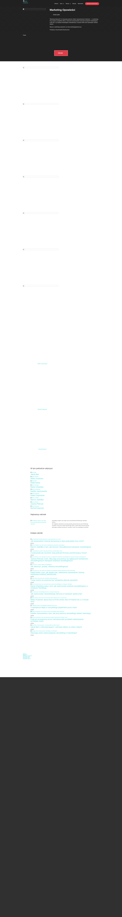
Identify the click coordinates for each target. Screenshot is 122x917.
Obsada (74, 3)
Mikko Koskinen (36, 478)
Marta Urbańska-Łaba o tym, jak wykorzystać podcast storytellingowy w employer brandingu (59, 587)
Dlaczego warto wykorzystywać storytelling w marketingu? (53, 633)
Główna (56, 3)
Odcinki (60, 53)
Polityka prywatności (27, 655)
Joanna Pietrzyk (36, 504)
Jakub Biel (34, 474)
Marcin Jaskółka (37, 500)
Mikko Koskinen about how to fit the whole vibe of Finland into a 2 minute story (59, 601)
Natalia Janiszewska (38, 491)
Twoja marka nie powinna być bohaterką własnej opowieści (54, 580)
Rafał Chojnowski (42, 363)
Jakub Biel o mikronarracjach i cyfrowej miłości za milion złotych (56, 627)
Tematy (67, 3)
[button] (26, 41)
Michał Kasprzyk (42, 409)
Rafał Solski (35, 483)
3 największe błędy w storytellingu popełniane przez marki (53, 607)
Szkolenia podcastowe (92, 3)
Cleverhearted (42, 449)
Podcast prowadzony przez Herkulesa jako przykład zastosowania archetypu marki (56, 620)
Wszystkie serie (26, 657)
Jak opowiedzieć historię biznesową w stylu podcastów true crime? (57, 541)
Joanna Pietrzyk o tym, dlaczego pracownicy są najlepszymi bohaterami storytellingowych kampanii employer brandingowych (59, 560)
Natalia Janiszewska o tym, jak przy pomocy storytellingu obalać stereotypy (60, 613)
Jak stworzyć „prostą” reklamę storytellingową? (49, 566)
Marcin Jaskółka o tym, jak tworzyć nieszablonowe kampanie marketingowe (60, 547)
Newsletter (80, 3)
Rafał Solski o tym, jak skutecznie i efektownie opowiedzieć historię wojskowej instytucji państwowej (57, 573)
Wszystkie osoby (26, 656)
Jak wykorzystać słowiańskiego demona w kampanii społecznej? (56, 594)
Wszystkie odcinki (27, 658)
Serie (61, 3)
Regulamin (25, 654)
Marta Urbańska (36, 487)
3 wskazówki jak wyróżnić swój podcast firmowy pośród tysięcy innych (58, 553)
